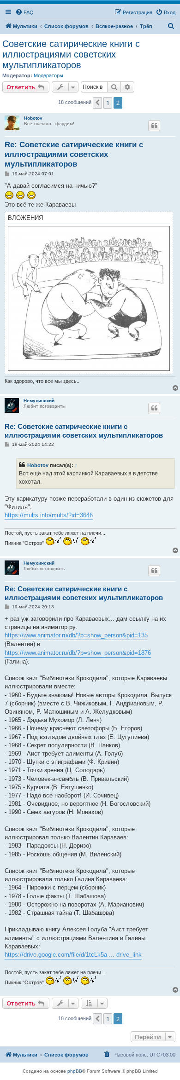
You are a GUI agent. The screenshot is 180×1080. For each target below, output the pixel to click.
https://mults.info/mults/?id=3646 (49, 515)
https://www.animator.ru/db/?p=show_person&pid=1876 (78, 652)
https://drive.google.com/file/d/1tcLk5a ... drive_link (73, 954)
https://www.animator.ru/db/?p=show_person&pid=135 (76, 635)
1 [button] (107, 102)
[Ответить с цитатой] (154, 125)
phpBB (74, 1071)
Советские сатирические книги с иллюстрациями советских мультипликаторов (71, 54)
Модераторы (48, 75)
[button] (97, 102)
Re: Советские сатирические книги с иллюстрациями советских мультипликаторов (74, 154)
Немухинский (39, 400)
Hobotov (33, 118)
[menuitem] (24, 12)
